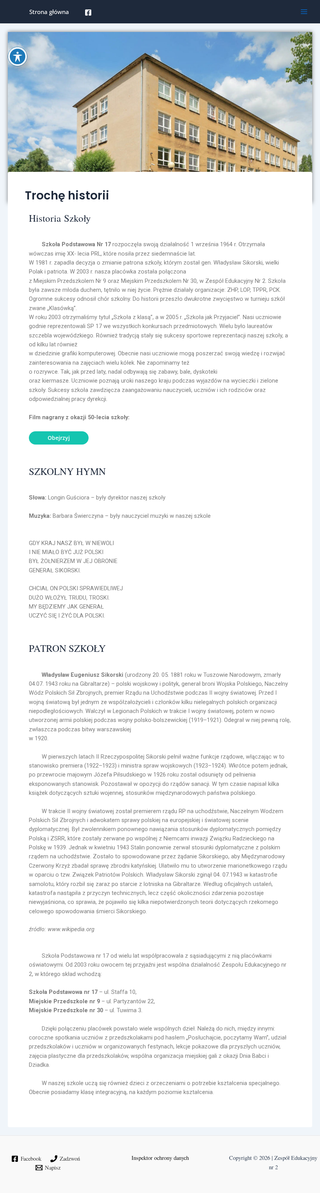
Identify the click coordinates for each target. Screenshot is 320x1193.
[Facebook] (88, 12)
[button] (59, 438)
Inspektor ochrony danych (160, 1157)
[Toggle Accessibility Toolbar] (17, 56)
